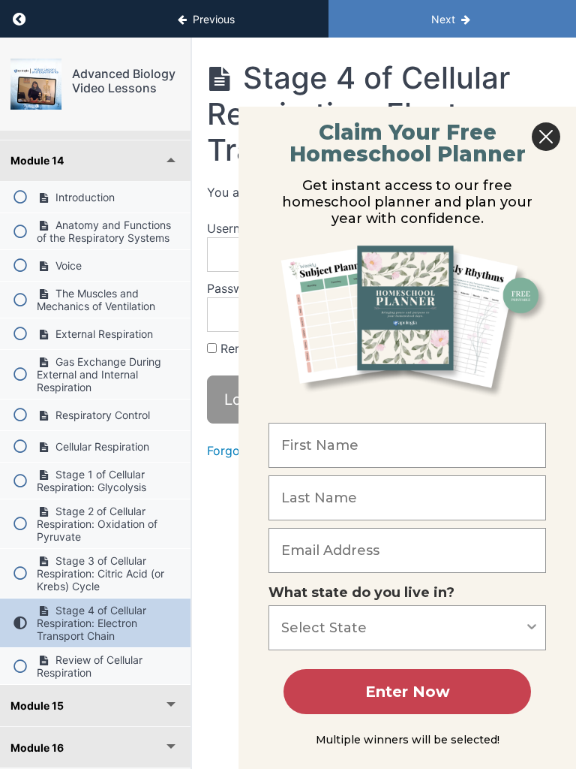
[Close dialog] (546, 137)
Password (234, 288)
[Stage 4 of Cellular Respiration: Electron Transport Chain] (36, 84)
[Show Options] (531, 628)
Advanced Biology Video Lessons (124, 80)
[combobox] (402, 628)
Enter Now (407, 692)
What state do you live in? (361, 592)
